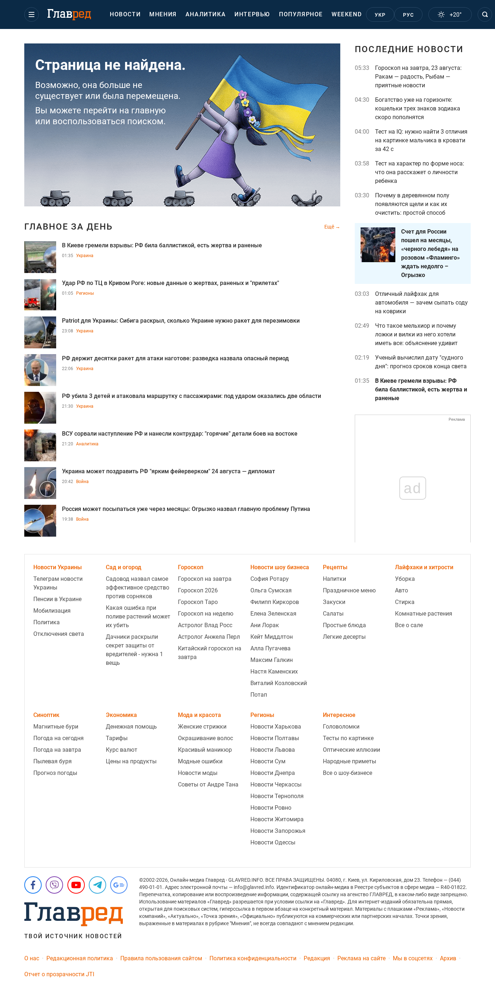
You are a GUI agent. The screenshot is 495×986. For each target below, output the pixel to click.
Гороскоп (190, 567)
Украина (84, 255)
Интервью (252, 14)
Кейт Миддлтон (271, 636)
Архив (448, 958)
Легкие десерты (344, 636)
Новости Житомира (277, 819)
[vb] (54, 885)
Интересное (339, 715)
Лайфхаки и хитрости (424, 567)
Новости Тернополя (277, 796)
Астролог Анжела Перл (209, 636)
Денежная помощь (131, 726)
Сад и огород (123, 567)
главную (148, 110)
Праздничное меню (349, 590)
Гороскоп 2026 (198, 590)
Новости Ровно (270, 807)
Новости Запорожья (277, 830)
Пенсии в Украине (57, 599)
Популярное (301, 14)
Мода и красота (199, 715)
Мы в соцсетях (413, 958)
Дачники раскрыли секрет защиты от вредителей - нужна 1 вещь (134, 649)
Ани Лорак (264, 625)
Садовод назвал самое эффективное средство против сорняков (137, 587)
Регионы (85, 293)
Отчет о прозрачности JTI (59, 974)
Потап (258, 694)
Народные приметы (349, 761)
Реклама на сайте (361, 958)
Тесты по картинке (348, 738)
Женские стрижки (202, 726)
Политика (46, 622)
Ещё (329, 227)
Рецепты (335, 567)
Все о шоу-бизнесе (347, 772)
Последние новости (409, 49)
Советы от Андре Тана (208, 784)
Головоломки (341, 726)
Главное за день (68, 227)
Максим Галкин (271, 659)
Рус (408, 15)
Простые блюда (344, 625)
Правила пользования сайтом (161, 958)
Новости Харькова (275, 726)
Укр (380, 15)
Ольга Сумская (271, 590)
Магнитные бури (55, 726)
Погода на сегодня (58, 738)
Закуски (334, 602)
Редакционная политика (79, 958)
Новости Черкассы (275, 784)
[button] (31, 14)
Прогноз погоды (55, 772)
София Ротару (269, 578)
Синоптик (46, 715)
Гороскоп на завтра (205, 578)
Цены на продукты (131, 761)
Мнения (163, 14)
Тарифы (117, 738)
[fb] (33, 885)
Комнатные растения (423, 613)
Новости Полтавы (274, 738)
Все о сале (409, 625)
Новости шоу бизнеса (279, 567)
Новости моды (197, 772)
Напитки (334, 578)
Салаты (333, 613)
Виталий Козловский (278, 683)
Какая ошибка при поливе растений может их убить (138, 616)
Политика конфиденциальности (252, 958)
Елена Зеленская (273, 613)
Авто (401, 590)
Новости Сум (268, 761)
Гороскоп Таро (198, 602)
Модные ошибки (200, 761)
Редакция (317, 958)
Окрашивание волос (205, 738)
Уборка (405, 578)
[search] (485, 14)
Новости (125, 14)
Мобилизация (52, 610)
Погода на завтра (57, 749)
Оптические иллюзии (351, 749)
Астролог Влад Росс (205, 625)
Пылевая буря (52, 761)
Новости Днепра (272, 772)
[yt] (76, 885)
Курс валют (121, 749)
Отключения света (58, 633)
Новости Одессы (272, 842)
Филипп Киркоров (274, 602)
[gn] (119, 885)
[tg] (97, 885)
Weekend (347, 14)
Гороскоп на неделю (205, 613)
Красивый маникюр (205, 749)
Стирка (405, 602)
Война (82, 481)
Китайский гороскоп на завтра (209, 652)
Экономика (121, 715)
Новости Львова (272, 749)
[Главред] (69, 15)
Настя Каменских (274, 671)
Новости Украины (57, 567)
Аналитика (206, 14)
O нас (31, 958)
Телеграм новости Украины (58, 583)
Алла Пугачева (270, 648)
